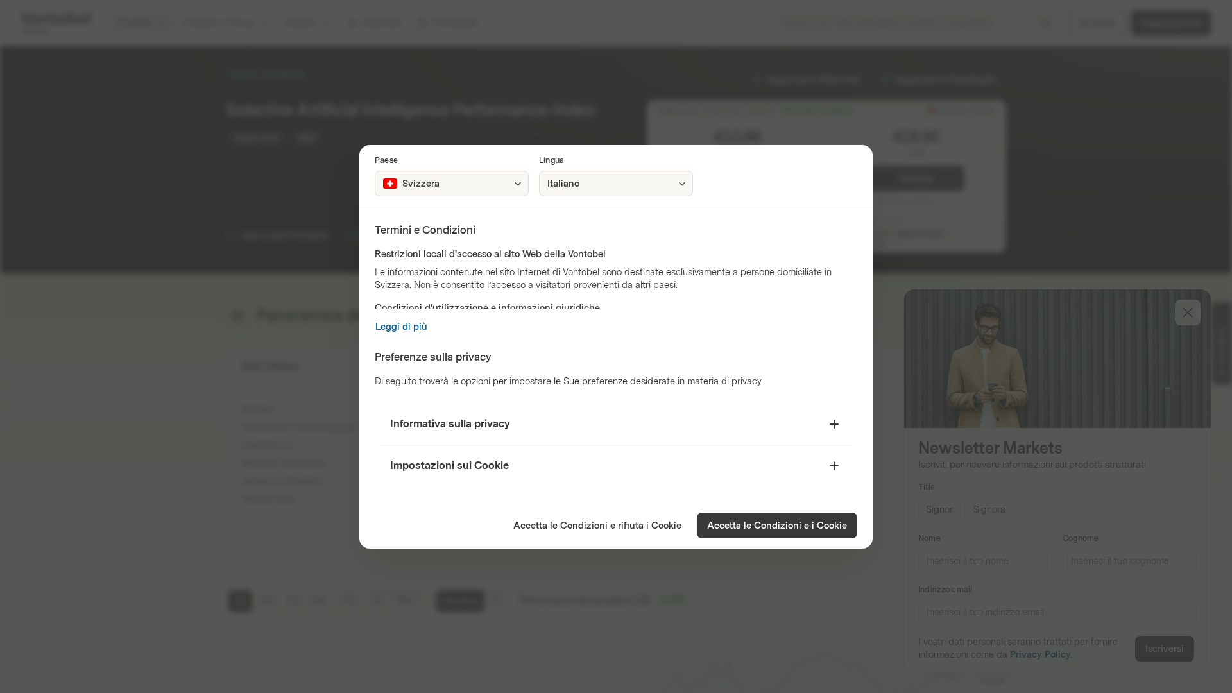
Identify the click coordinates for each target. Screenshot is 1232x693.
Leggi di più (401, 326)
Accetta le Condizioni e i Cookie (777, 525)
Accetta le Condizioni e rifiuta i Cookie (597, 525)
